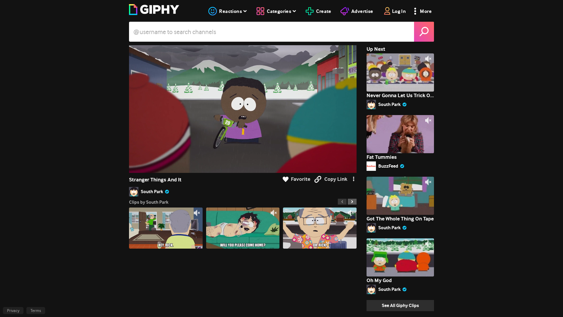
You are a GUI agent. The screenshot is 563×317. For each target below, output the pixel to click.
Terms (35, 310)
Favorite (300, 179)
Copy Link (335, 179)
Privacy (13, 310)
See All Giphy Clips (400, 305)
